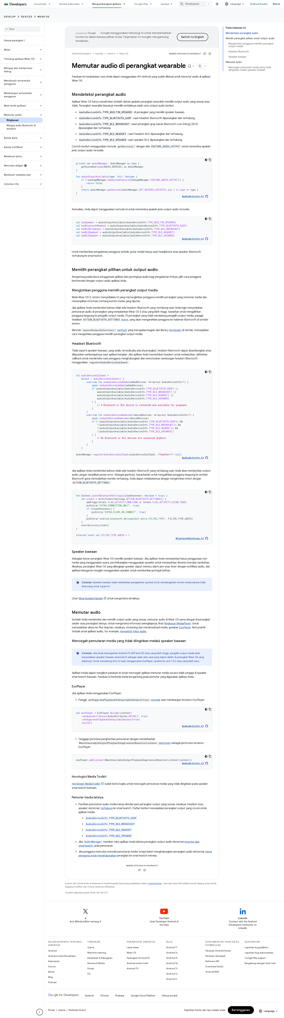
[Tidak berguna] (209, 53)
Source (52, 966)
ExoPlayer (185, 627)
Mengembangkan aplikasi (106, 3)
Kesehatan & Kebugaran (99, 957)
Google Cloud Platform (143, 995)
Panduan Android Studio (218, 950)
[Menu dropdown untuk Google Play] (152, 4)
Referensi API (212, 961)
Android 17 (172, 947)
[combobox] (195, 4)
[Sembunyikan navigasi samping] (39, 1012)
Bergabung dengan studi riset (260, 963)
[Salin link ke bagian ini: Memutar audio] (104, 613)
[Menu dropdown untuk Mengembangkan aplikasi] (125, 4)
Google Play (141, 3)
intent (124, 319)
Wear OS (43, 16)
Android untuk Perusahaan (62, 955)
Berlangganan (241, 1010)
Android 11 (171, 979)
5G (89, 973)
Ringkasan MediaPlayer (177, 623)
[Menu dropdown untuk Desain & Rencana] (83, 4)
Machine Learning (96, 952)
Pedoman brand (77, 1010)
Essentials (40, 3)
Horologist (175, 330)
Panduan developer (215, 955)
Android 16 (172, 952)
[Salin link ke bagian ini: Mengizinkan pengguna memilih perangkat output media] (161, 291)
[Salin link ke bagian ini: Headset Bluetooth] (104, 344)
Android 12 (172, 973)
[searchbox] (22, 29)
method (121, 330)
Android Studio (259, 3)
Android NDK (212, 971)
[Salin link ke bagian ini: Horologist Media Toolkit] (109, 777)
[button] (19, 49)
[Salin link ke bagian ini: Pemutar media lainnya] (106, 798)
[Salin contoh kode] (210, 160)
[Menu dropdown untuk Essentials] (50, 4)
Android (52, 950)
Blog (50, 977)
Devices (26, 16)
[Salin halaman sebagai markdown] (200, 66)
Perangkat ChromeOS (138, 957)
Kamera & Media (96, 963)
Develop (10, 16)
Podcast (52, 982)
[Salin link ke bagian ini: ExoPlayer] (88, 687)
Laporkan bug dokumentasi (259, 952)
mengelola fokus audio (133, 631)
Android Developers (81, 53)
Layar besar (133, 947)
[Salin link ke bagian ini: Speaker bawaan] (100, 552)
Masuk (276, 3)
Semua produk (170, 995)
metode (155, 700)
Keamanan (53, 961)
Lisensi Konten (155, 883)
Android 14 (172, 963)
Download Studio (214, 966)
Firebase (119, 995)
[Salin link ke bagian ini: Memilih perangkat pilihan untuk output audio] (161, 270)
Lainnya (165, 3)
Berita (51, 971)
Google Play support (255, 957)
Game (90, 947)
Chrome (104, 995)
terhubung (107, 808)
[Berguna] (204, 53)
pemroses (165, 743)
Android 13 (171, 968)
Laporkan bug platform (256, 947)
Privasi (90, 968)
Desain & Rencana (69, 3)
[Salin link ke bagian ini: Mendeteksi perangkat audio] (129, 95)
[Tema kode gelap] (206, 160)
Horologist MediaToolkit (86, 784)
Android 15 (172, 957)
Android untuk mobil (137, 963)
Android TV (132, 968)
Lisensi (61, 1010)
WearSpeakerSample (91, 598)
